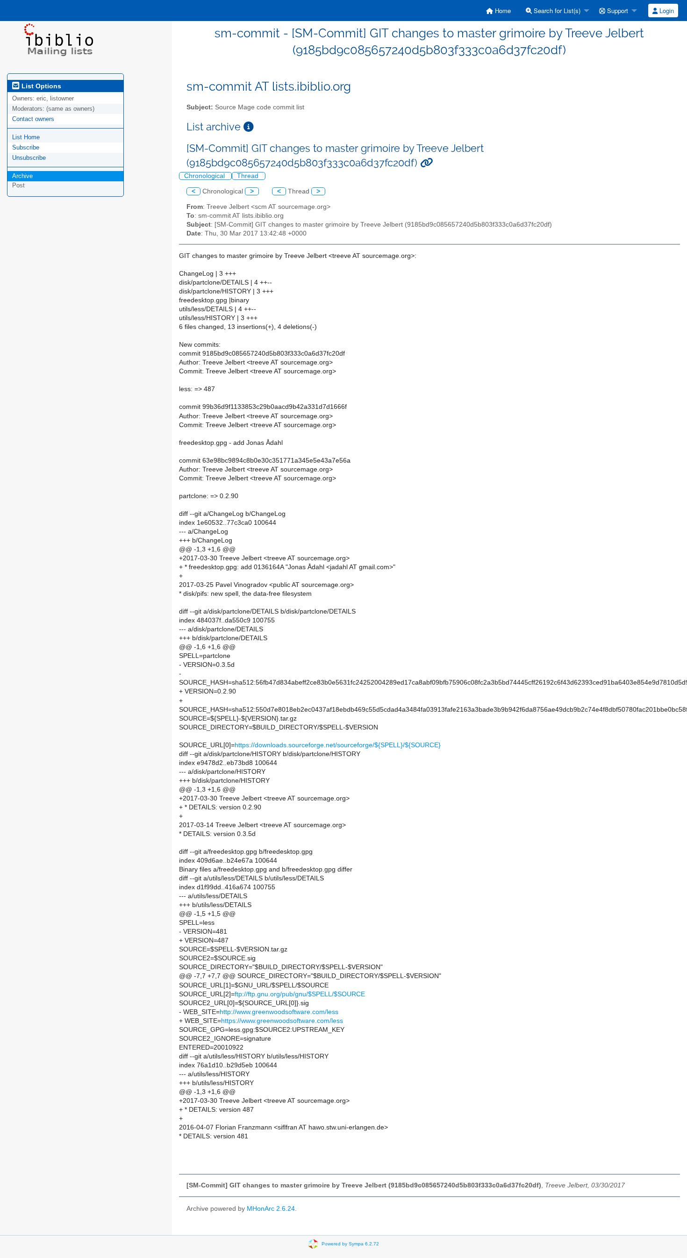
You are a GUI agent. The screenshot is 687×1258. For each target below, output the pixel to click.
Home (502, 10)
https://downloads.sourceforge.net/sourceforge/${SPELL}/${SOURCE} (338, 745)
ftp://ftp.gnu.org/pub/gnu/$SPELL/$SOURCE (300, 994)
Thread (248, 175)
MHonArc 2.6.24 (271, 1208)
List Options (40, 86)
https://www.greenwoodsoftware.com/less (282, 1020)
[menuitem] (498, 10)
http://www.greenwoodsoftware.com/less (279, 1011)
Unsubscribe (29, 157)
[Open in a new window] (248, 127)
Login (666, 10)
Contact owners (33, 118)
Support (616, 10)
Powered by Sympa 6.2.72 (350, 1243)
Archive (22, 175)
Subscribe (25, 147)
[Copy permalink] (426, 163)
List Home (26, 137)
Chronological (205, 175)
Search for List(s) (556, 10)
